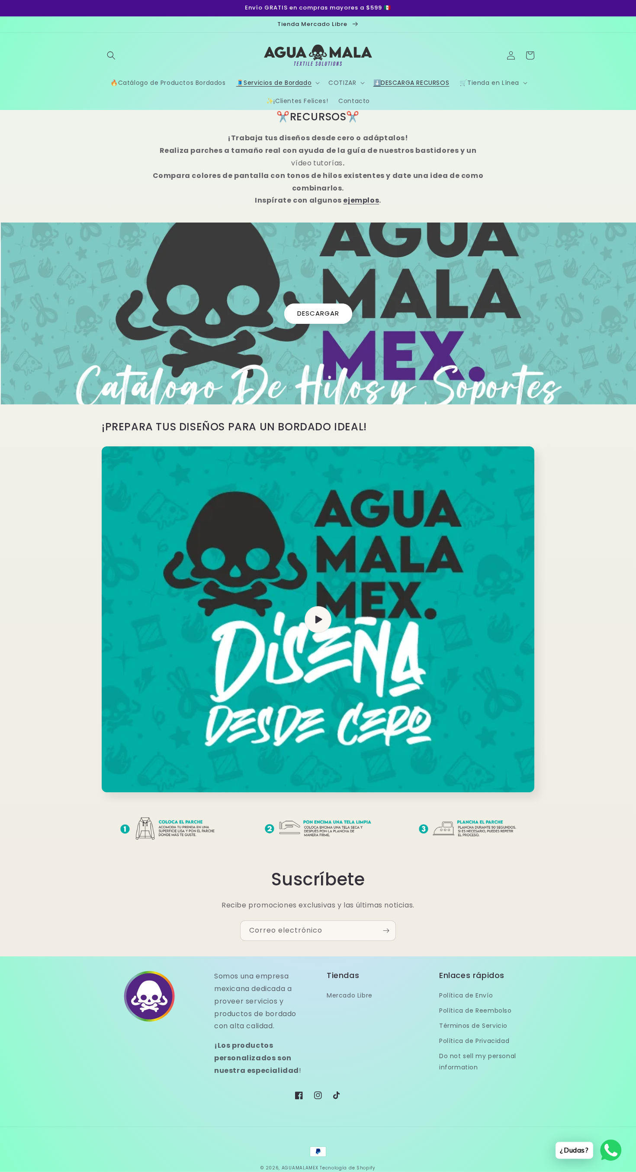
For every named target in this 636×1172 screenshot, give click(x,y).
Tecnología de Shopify (348, 1168)
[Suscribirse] (385, 930)
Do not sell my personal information (477, 1061)
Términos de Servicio (473, 1025)
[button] (111, 55)
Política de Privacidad (474, 1040)
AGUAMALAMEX (300, 1168)
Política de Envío (466, 995)
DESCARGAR (318, 313)
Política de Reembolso (475, 1010)
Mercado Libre (350, 995)
